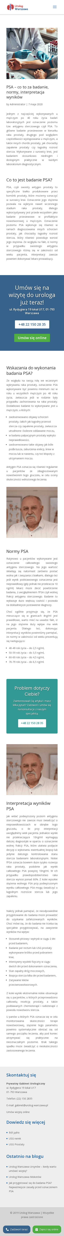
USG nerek (15, 1138)
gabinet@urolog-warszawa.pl (31, 1105)
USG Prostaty (16, 1144)
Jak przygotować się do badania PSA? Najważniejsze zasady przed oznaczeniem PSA (33, 1187)
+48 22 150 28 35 (32, 324)
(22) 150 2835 (24, 1098)
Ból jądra (14, 1132)
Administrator (17, 104)
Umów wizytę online (18, 1112)
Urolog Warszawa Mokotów (25, 1177)
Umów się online (32, 337)
